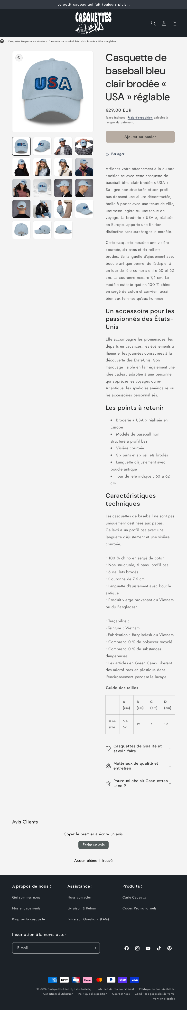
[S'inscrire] (94, 948)
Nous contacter (79, 897)
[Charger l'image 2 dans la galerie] (42, 146)
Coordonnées (121, 994)
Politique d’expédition (92, 994)
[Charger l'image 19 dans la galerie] (63, 230)
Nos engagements (26, 908)
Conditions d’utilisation (58, 994)
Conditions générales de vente (155, 994)
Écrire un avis (93, 844)
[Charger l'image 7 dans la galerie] (63, 167)
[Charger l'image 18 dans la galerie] (42, 230)
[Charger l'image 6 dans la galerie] (42, 167)
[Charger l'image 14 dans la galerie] (42, 209)
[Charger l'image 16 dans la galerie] (84, 209)
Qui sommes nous (26, 897)
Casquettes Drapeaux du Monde (26, 41)
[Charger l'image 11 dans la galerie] (63, 188)
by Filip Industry (81, 989)
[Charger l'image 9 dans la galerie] (21, 188)
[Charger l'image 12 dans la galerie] (84, 188)
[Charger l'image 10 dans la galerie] (42, 188)
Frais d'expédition (140, 117)
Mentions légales (164, 999)
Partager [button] (118, 153)
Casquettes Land (59, 989)
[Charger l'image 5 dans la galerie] (21, 167)
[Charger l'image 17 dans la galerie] (21, 230)
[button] (10, 23)
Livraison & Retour (81, 908)
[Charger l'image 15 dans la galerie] (63, 209)
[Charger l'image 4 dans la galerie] (84, 146)
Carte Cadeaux (134, 897)
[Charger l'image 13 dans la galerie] (21, 209)
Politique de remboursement (115, 989)
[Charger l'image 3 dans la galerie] (63, 146)
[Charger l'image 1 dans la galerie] (21, 146)
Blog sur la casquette (28, 919)
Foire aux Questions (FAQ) (88, 919)
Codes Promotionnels (139, 908)
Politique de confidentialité (157, 989)
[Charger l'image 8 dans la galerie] (84, 167)
